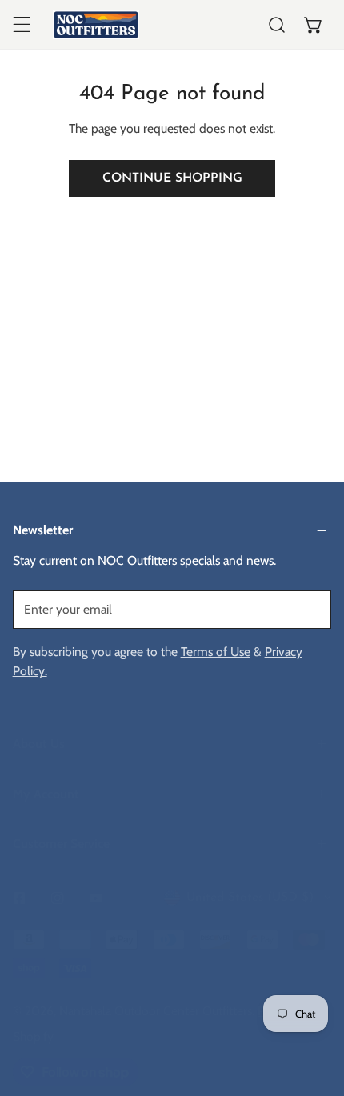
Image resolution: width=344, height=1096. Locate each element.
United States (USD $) (250, 897)
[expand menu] (21, 24)
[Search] (276, 24)
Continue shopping (172, 178)
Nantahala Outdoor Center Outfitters (155, 1010)
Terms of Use (215, 651)
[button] (313, 24)
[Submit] (310, 608)
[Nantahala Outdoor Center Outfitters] (96, 24)
